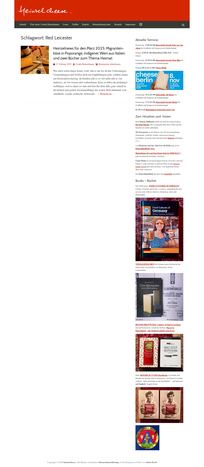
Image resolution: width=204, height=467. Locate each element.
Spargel (171, 138)
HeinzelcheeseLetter (102, 24)
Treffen (75, 24)
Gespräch (168, 174)
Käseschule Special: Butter (167, 102)
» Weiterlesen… (106, 93)
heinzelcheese (70, 462)
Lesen (65, 24)
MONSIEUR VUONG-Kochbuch (153, 375)
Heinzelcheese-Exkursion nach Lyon (160, 109)
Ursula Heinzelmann (85, 64)
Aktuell (22, 24)
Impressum (130, 24)
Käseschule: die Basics (165, 94)
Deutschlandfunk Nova (145, 148)
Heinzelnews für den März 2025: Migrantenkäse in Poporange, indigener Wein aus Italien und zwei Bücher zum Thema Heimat (89, 53)
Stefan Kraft (151, 462)
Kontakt (118, 24)
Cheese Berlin (161, 67)
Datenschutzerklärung (109, 462)
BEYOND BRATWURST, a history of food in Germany (158, 324)
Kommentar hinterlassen (109, 64)
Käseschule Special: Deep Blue (168, 60)
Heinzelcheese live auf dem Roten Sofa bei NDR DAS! (157, 153)
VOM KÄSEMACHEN (144, 264)
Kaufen (85, 24)
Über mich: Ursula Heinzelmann (44, 24)
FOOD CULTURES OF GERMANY (164, 186)
